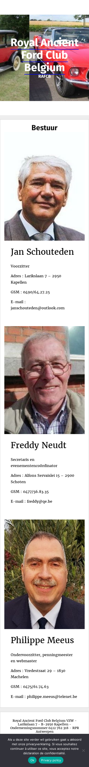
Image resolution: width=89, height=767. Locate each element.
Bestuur (44, 127)
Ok (32, 760)
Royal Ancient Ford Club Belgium (44, 55)
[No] (83, 750)
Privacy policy (51, 760)
